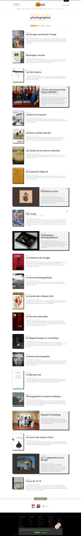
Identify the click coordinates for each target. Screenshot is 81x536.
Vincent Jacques (30, 174)
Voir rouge (31, 213)
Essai (27, 354)
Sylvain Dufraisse (30, 399)
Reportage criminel (35, 55)
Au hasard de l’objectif (37, 171)
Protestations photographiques (49, 236)
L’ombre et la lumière (36, 114)
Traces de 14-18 (33, 480)
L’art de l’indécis (33, 72)
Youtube (60, 520)
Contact (39, 520)
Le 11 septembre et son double (52, 458)
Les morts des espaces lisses (39, 437)
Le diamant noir (33, 374)
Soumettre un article (41, 522)
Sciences (49, 8)
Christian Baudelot (45, 417)
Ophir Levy (44, 96)
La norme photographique (39, 277)
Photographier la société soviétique (43, 396)
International (34, 8)
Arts (30, 8)
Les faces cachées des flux (38, 132)
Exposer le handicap (51, 414)
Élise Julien (29, 484)
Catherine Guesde (45, 196)
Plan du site (40, 527)
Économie (27, 8)
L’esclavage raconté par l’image (41, 34)
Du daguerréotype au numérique (42, 337)
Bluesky (51, 520)
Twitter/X (51, 527)
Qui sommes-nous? (41, 519)
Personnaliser (44, 532)
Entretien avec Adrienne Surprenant (50, 94)
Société (22, 8)
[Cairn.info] (45, 506)
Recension (28, 32)
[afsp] (38, 506)
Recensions (57, 8)
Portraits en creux (49, 191)
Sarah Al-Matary (30, 218)
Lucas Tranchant (30, 136)
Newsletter (52, 519)
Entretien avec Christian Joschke (34, 215)
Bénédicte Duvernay (31, 117)
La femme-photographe (38, 356)
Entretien (43, 87)
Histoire (45, 8)
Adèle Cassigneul (45, 240)
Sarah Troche (29, 75)
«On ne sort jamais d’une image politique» (53, 90)
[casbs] (33, 506)
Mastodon (52, 522)
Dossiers (30, 524)
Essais (53, 8)
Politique (18, 8)
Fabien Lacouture (30, 37)
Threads (51, 524)
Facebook (60, 519)
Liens (39, 525)
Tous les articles (33, 25)
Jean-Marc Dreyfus (30, 58)
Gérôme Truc (44, 463)
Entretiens (62, 8)
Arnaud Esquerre (30, 440)
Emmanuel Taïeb (49, 96)
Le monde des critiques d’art (40, 296)
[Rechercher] (68, 4)
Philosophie (40, 8)
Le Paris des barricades (37, 316)
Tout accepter (37, 532)
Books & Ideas (66, 0)
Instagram (52, 525)
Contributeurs (40, 524)
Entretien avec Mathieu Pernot (49, 193)
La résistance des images (38, 257)
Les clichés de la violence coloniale (43, 150)
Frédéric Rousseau (30, 153)
